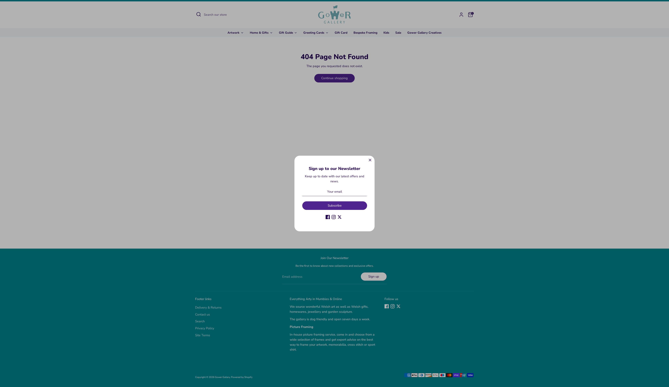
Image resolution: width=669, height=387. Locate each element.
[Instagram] (334, 217)
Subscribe (335, 205)
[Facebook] (328, 217)
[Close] (370, 160)
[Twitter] (339, 217)
